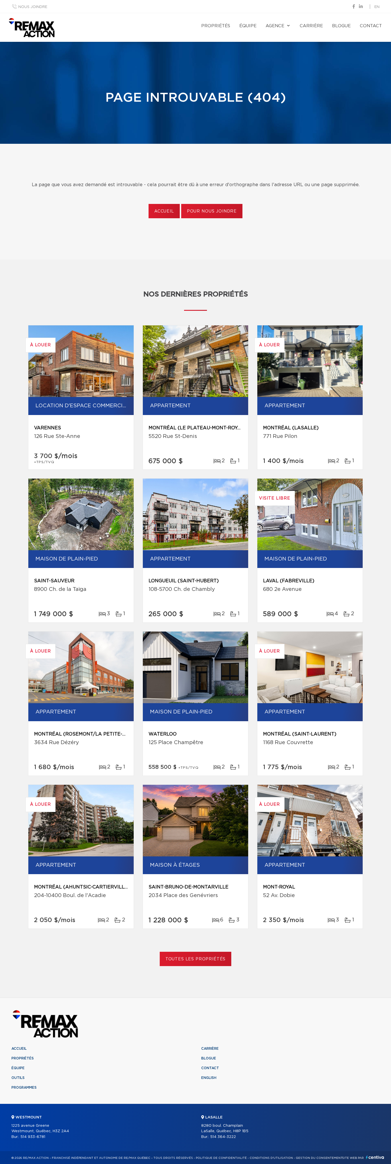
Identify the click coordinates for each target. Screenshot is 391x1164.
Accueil (164, 211)
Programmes (24, 1087)
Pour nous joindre (212, 211)
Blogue (341, 26)
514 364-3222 (223, 1137)
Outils (18, 1078)
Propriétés (215, 26)
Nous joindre (32, 7)
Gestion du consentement (319, 1158)
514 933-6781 (32, 1137)
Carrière (311, 26)
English (208, 1078)
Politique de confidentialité (221, 1158)
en (377, 7)
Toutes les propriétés (195, 959)
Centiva (375, 1157)
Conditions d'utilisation (271, 1158)
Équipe (247, 26)
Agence (275, 26)
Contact (371, 26)
